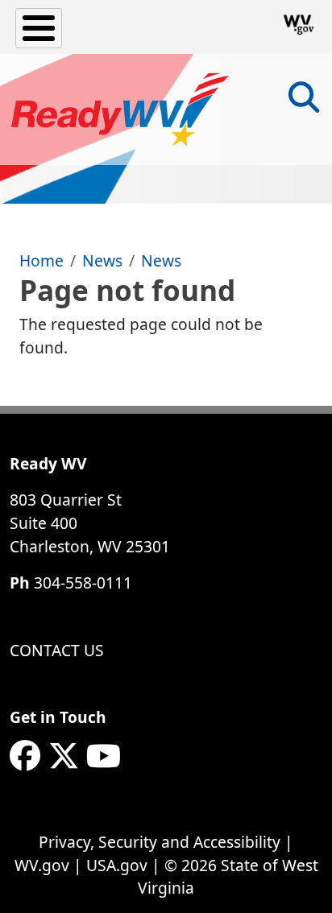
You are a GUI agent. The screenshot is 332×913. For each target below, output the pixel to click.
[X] (63, 756)
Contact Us (57, 650)
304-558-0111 (83, 582)
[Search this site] (303, 103)
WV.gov (42, 865)
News (102, 260)
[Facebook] (25, 756)
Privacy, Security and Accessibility (159, 842)
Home (41, 260)
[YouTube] (103, 756)
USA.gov (116, 865)
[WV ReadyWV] (120, 109)
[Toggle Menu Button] (38, 28)
